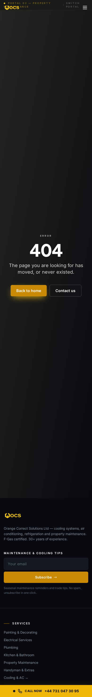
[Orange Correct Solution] (12, 7)
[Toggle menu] (85, 7)
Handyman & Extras (19, 670)
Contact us (65, 290)
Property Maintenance (21, 662)
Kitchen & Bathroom (19, 655)
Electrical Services (18, 640)
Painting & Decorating (20, 632)
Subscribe (43, 577)
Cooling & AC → (16, 678)
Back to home (28, 290)
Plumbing (11, 647)
